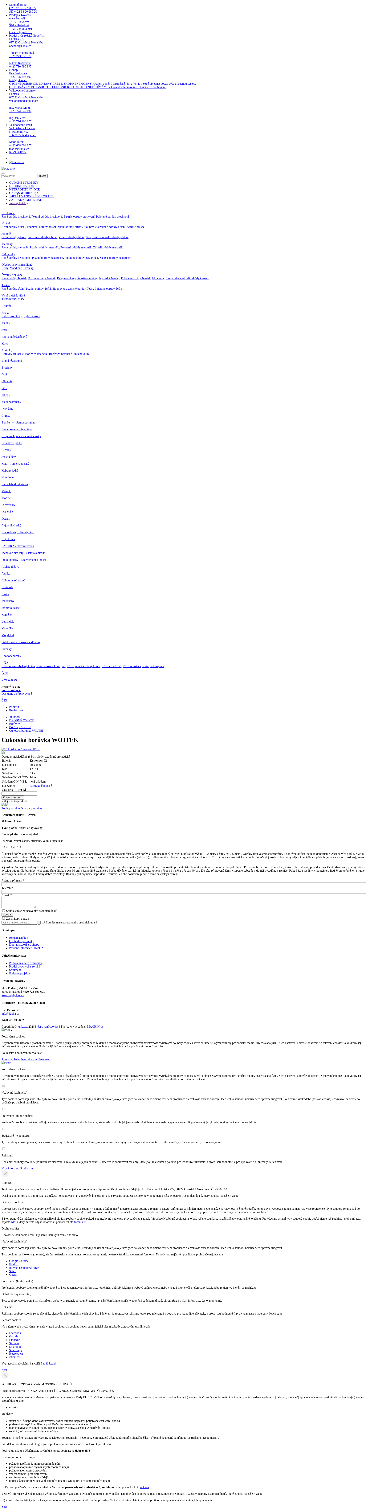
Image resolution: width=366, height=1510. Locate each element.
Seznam (14, 1343)
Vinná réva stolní (12, 360)
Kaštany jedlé (10, 470)
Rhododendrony (11, 655)
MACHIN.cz (95, 1026)
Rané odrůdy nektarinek (16, 257)
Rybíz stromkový (12, 316)
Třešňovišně (9, 299)
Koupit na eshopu (12, 797)
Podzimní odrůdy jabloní (42, 237)
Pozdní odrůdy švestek (41, 278)
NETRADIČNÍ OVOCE (24, 189)
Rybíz (5, 312)
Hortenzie (7, 587)
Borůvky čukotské (13, 353)
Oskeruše (7, 511)
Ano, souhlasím (11, 1059)
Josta (4, 329)
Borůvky (7, 350)
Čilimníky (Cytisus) (13, 580)
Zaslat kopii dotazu (17, 918)
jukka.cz (23, 1026)
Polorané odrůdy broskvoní (112, 216)
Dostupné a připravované (17, 693)
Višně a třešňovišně (13, 295)
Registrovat (16, 710)
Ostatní (6, 518)
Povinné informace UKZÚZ (26, 948)
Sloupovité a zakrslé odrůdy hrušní (104, 226)
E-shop (102, 78)
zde (13, 1222)
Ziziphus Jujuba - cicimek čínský (21, 436)
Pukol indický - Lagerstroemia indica (24, 559)
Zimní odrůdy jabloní (71, 237)
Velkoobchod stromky (26, 106)
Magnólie (7, 628)
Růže (5, 662)
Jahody (6, 395)
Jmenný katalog (18, 203)
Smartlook (15, 1346)
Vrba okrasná (10, 679)
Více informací (10, 1168)
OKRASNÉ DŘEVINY (24, 192)
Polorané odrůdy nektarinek (81, 257)
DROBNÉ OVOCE (21, 186)
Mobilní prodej (23, 8)
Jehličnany (8, 601)
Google (13, 1336)
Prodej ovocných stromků (24, 966)
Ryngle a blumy (66, 278)
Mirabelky (158, 278)
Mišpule (6, 491)
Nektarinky (8, 254)
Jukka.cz (14, 716)
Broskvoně (8, 213)
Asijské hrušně (135, 226)
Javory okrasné (11, 607)
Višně (21, 299)
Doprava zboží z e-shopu (24, 944)
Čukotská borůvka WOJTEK (26, 730)
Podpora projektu (19, 973)
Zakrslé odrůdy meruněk (108, 247)
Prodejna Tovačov (20, 23)
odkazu (144, 1487)
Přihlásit (14, 707)
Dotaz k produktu (31, 808)
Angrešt (6, 305)
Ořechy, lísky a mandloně (17, 264)
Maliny (6, 323)
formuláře (80, 1222)
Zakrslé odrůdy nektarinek (115, 257)
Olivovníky (8, 504)
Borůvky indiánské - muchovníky (69, 353)
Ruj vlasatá (8, 539)
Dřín (4, 388)
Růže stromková (111, 666)
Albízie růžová (10, 566)
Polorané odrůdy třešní (108, 288)
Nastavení (44, 1059)
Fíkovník (7, 381)
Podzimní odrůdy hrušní (41, 226)
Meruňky (7, 244)
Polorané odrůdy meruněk (76, 247)
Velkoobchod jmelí (22, 136)
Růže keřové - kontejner (50, 666)
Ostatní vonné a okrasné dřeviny (21, 642)
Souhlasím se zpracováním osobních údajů (31, 910)
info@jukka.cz (10, 1013)
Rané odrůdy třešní (13, 288)
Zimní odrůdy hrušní (69, 226)
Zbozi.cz (14, 1357)
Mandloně (16, 268)
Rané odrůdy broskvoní (16, 216)
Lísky (5, 268)
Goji (4, 374)
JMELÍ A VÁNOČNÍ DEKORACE (31, 196)
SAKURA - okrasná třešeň (18, 546)
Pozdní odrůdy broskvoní (46, 216)
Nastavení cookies (48, 1026)
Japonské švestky (109, 278)
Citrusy (6, 415)
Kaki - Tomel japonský (15, 463)
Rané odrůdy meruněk (15, 247)
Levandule (8, 621)
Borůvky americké (36, 353)
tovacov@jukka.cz (13, 995)
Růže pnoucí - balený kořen (83, 666)
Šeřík (5, 673)
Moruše (6, 498)
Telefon (7, 888)
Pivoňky (7, 649)
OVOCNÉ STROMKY (23, 182)
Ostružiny (7, 408)
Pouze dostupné (11, 690)
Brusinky (7, 367)
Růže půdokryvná (153, 666)
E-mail (7, 895)
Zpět (4, 1370)
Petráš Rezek (48, 1363)
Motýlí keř (8, 635)
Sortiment (15, 970)
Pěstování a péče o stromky (25, 963)
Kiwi (5, 343)
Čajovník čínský (11, 525)
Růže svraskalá (132, 666)
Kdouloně (8, 477)
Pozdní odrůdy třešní (38, 288)
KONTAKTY (17, 152)
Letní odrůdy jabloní (14, 237)
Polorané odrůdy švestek (136, 278)
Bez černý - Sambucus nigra (18, 422)
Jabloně (6, 233)
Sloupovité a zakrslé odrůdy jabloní (107, 237)
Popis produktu (11, 808)
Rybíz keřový (32, 316)
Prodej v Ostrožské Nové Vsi (26, 51)
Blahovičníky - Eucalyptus (18, 532)
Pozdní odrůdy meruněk (44, 247)
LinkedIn (14, 1339)
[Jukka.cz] (8, 168)
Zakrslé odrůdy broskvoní (79, 216)
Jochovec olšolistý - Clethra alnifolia (23, 552)
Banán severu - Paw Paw (17, 429)
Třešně (6, 285)
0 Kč (4, 700)
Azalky (6, 573)
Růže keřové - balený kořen (18, 666)
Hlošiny (6, 450)
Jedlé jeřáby (9, 456)
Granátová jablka (12, 443)
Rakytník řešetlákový (14, 336)
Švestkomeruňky (87, 278)
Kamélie (7, 614)
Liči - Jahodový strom (15, 484)
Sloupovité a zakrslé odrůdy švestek (187, 278)
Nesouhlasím (29, 1059)
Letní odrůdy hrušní (13, 226)
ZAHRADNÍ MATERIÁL (25, 199)
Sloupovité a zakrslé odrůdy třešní (72, 288)
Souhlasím (26, 1168)
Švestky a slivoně (12, 274)
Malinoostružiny (11, 401)
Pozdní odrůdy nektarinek (47, 257)
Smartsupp (15, 1350)
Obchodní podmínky (21, 941)
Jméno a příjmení (13, 880)
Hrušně (6, 223)
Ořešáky (28, 268)
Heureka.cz (16, 1353)
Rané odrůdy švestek (14, 278)
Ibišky (5, 594)
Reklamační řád (18, 937)
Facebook (15, 1333)
